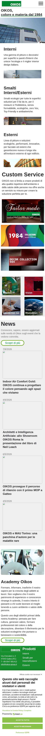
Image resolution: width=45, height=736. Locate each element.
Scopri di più (12, 342)
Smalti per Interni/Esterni (29, 659)
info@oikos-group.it (9, 664)
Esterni (26, 665)
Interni (25, 653)
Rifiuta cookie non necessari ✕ (31, 674)
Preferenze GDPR (22, 732)
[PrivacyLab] (17, 714)
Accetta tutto (22, 720)
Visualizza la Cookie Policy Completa (16, 710)
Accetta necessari (22, 726)
